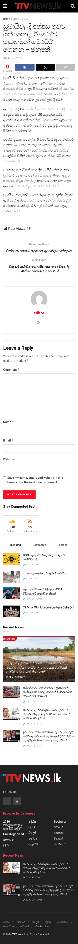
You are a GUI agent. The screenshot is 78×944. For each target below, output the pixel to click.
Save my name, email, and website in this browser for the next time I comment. (35, 480)
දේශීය (25, 18)
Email (8, 440)
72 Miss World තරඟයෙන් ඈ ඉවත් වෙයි (48, 607)
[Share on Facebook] (25, 67)
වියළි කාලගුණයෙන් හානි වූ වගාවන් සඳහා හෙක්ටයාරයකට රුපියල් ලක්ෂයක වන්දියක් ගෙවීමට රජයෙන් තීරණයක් (36, 667)
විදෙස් (32, 833)
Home (6, 18)
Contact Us (42, 926)
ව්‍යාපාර (58, 838)
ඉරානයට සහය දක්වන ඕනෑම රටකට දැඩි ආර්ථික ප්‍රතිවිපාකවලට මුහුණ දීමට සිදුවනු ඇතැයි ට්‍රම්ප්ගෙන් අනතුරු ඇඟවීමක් (48, 736)
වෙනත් (58, 833)
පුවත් (16, 18)
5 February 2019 (12, 58)
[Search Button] (73, 6)
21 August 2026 (16, 677)
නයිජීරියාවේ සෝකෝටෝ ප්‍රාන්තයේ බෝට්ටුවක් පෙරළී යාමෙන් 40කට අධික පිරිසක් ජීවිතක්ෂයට (47, 692)
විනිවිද (32, 838)
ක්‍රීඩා (6, 845)
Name (8, 422)
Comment (11, 370)
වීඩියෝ (58, 827)
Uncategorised (13, 834)
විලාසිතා (33, 844)
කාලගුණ (9, 839)
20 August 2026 (33, 724)
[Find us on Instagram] (17, 801)
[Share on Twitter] (45, 67)
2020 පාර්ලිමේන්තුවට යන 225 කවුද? (13, 825)
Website (8, 459)
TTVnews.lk (19, 934)
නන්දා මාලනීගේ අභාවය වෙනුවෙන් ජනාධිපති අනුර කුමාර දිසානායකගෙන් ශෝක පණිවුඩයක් (46, 714)
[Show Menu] (5, 6)
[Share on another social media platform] (65, 67)
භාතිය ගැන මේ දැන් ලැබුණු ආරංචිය (44, 573)
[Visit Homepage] (39, 6)
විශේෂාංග (60, 821)
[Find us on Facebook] (7, 801)
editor (39, 313)
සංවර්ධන (59, 844)
